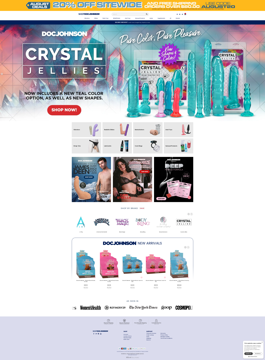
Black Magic (122, 232)
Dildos (96, 18)
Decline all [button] (258, 353)
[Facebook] (94, 333)
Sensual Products (140, 18)
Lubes (151, 18)
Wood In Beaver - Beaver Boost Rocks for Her (109, 281)
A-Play (81, 232)
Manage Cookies (164, 336)
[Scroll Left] (188, 214)
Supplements (161, 18)
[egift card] (177, 14)
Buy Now (86, 287)
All (170, 18)
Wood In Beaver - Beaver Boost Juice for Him (132, 281)
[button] (253, 356)
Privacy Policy (164, 335)
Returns (148, 340)
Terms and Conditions (166, 338)
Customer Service (151, 333)
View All (142, 208)
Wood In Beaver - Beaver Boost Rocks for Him (85, 281)
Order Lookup (150, 335)
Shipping (148, 338)
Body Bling (142, 232)
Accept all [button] (248, 353)
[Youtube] (101, 333)
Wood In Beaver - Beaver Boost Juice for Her (156, 281)
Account (126, 334)
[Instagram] (98, 333)
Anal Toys (127, 18)
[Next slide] (263, 74)
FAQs (147, 336)
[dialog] (253, 350)
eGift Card (126, 339)
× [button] (262, 342)
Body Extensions (163, 232)
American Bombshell (102, 232)
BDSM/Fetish (116, 18)
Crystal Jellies (183, 232)
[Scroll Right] (191, 214)
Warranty (163, 333)
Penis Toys (105, 18)
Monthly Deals (127, 338)
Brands (178, 18)
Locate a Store (127, 336)
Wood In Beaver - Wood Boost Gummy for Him (179, 281)
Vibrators (87, 18)
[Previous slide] (2, 74)
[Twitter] (96, 333)
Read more (246, 351)
